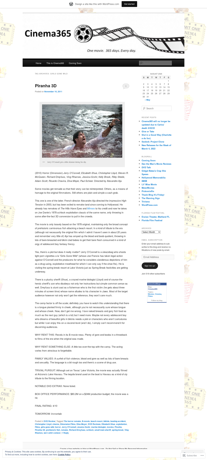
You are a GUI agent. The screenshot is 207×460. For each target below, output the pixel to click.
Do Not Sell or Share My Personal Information (126, 448)
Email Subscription (152, 240)
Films (37, 427)
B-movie (86, 421)
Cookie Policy (64, 454)
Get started (129, 4)
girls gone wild (47, 427)
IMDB (144, 180)
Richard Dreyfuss (77, 429)
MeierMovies (148, 187)
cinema (55, 424)
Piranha (118, 427)
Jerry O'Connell (69, 427)
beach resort (97, 421)
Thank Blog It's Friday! (153, 194)
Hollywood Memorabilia (153, 177)
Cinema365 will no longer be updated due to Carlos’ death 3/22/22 (156, 125)
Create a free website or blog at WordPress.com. (82, 448)
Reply (65, 432)
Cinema (158, 294)
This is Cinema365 (55, 63)
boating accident (118, 421)
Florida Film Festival (152, 220)
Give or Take (148, 131)
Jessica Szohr (83, 427)
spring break (118, 429)
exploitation (121, 424)
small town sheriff (103, 429)
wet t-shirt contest (52, 432)
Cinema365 (152, 289)
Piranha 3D (46, 86)
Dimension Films (68, 424)
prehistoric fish (53, 429)
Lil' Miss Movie (149, 184)
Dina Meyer (81, 424)
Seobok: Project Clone (153, 141)
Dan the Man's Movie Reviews (156, 163)
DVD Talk (146, 167)
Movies (151, 294)
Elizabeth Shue (108, 424)
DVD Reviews (94, 424)
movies (110, 427)
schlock (90, 429)
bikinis (106, 421)
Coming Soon (75, 63)
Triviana (146, 201)
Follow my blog (156, 300)
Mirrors (91, 208)
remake (64, 429)
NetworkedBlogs (154, 284)
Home (38, 63)
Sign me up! (150, 265)
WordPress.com (150, 204)
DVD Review (49, 421)
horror (58, 427)
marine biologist (98, 427)
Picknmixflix (148, 191)
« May (147, 99)
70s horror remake (72, 421)
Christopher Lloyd (43, 424)
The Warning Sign (151, 198)
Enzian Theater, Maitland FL (156, 216)
